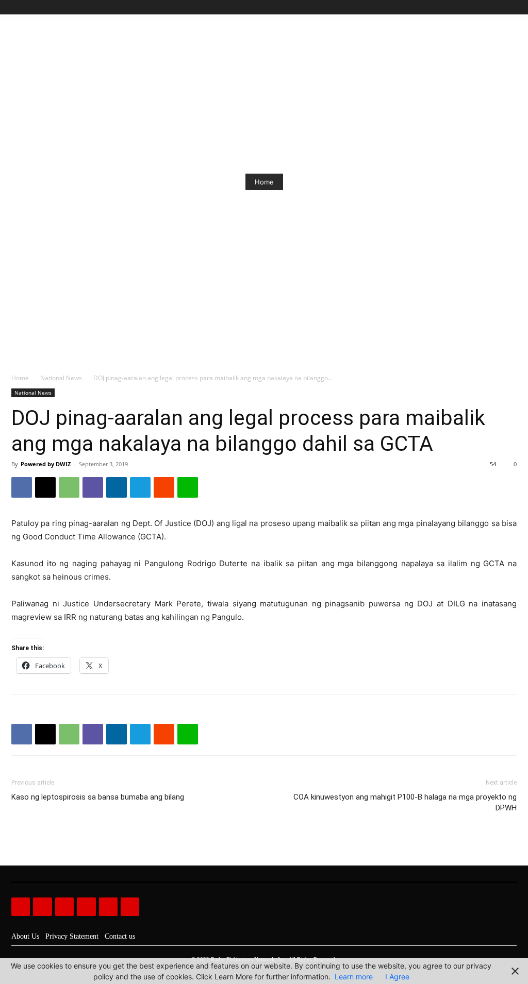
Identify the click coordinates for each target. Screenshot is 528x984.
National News (61, 378)
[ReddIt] (164, 487)
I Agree (397, 976)
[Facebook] (464, 7)
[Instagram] (476, 7)
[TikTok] (487, 7)
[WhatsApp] (69, 487)
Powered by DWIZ (46, 464)
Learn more (354, 976)
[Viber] (92, 487)
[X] (499, 7)
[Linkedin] (116, 487)
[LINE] (187, 487)
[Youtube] (511, 7)
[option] (264, 181)
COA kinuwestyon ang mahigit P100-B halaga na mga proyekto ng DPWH (405, 802)
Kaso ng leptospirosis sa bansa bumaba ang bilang (97, 797)
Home (264, 182)
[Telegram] (140, 487)
